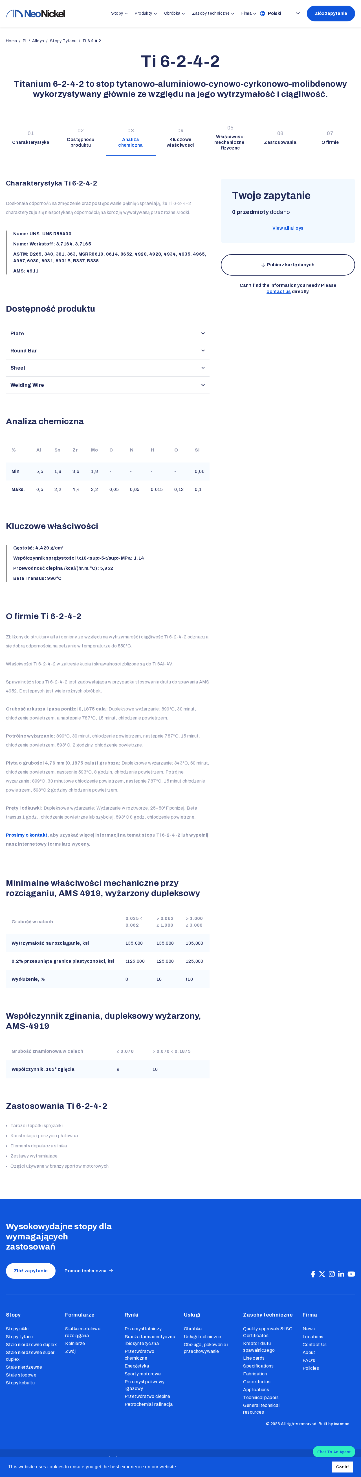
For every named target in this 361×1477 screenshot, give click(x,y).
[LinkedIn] (341, 1274)
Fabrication (255, 1373)
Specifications (258, 1366)
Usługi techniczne (202, 1336)
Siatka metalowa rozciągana (82, 1332)
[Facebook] (313, 1274)
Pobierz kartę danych (290, 264)
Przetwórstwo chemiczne (140, 1354)
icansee (341, 1424)
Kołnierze (75, 1343)
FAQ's (309, 1360)
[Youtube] (351, 1274)
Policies (311, 1368)
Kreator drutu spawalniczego (259, 1347)
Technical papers (261, 1397)
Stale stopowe (21, 1375)
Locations (313, 1336)
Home (11, 41)
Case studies (256, 1381)
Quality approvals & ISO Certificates (267, 1332)
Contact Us (315, 1344)
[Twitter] (322, 1274)
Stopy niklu (17, 1328)
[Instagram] (332, 1274)
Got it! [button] (342, 1467)
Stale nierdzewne (24, 1367)
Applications (256, 1389)
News (309, 1328)
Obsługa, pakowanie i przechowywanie (206, 1348)
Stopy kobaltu (20, 1382)
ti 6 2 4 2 (91, 41)
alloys (38, 41)
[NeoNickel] (35, 13)
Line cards (254, 1358)
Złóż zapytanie (331, 13)
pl (25, 41)
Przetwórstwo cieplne (147, 1396)
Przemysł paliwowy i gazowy (145, 1385)
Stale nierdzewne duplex (31, 1344)
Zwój (70, 1351)
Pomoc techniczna (86, 1270)
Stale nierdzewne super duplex (30, 1356)
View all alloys (288, 228)
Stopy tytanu (19, 1336)
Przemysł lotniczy (143, 1328)
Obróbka (193, 1328)
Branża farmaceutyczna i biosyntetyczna (150, 1340)
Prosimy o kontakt (27, 835)
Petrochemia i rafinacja (149, 1404)
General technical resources (261, 1409)
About (309, 1352)
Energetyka (137, 1366)
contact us (279, 291)
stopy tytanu (63, 41)
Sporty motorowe (143, 1373)
